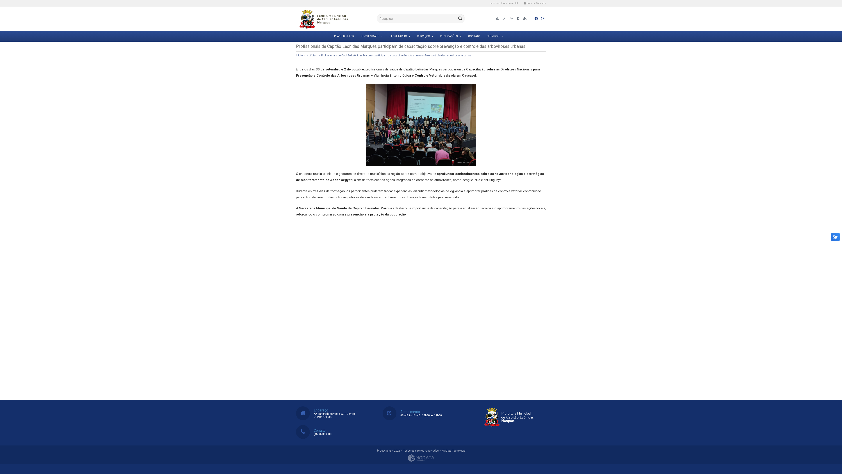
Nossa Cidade (370, 36)
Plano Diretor (344, 36)
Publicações (449, 36)
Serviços (423, 36)
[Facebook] (536, 18)
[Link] (323, 18)
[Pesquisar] (460, 19)
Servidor (493, 36)
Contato (474, 36)
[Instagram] (542, 18)
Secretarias (398, 36)
